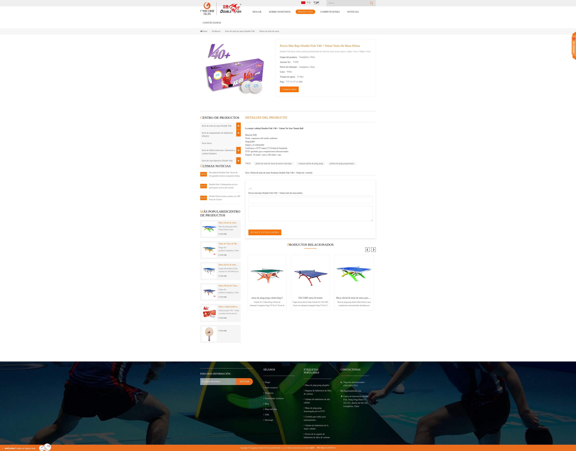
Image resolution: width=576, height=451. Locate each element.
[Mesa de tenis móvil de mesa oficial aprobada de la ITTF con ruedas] (354, 274)
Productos (305, 11)
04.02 (203, 174)
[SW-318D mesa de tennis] (267, 274)
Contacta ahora (289, 89)
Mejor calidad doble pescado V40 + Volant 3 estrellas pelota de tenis (229, 307)
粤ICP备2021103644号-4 (326, 448)
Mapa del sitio (271, 409)
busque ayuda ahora (265, 232)
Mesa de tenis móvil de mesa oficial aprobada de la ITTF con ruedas (354, 298)
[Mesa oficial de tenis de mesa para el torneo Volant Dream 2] (310, 274)
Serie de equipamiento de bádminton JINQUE (217, 134)
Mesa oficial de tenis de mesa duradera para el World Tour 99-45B (229, 265)
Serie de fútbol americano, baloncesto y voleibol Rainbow (218, 152)
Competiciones (330, 11)
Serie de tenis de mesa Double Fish (216, 126)
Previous (367, 249)
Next (373, 249)
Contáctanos (212, 22)
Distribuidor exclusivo (274, 398)
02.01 (203, 198)
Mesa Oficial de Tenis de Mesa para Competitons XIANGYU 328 (229, 286)
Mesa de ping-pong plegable (317, 385)
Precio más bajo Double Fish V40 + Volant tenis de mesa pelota (275, 193)
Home (204, 31)
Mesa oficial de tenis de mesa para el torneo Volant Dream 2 (229, 223)
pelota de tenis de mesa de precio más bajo (274, 163)
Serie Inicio (207, 143)
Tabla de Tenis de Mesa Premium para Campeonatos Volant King (229, 244)
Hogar (257, 11)
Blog (267, 404)
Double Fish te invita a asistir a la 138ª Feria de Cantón (224, 198)
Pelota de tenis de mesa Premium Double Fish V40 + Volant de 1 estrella (281, 173)
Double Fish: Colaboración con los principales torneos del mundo (223, 186)
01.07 (203, 186)
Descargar (269, 420)
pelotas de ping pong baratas (342, 163)
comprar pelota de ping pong (310, 163)
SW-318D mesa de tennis (267, 298)
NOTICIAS (353, 11)
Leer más (223, 234)
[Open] (574, 45)
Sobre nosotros (280, 11)
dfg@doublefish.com (352, 391)
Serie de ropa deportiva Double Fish (217, 161)
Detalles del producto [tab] (266, 117)
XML (267, 415)
